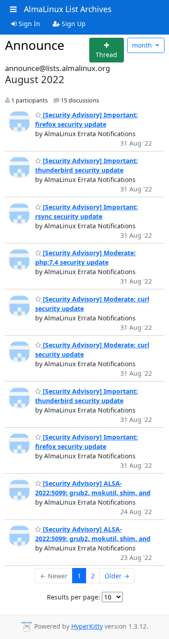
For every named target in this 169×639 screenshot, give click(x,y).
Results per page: (73, 597)
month (143, 45)
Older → (117, 576)
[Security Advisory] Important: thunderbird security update (86, 165)
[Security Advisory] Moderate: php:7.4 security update (85, 257)
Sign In (28, 23)
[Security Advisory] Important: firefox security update (86, 442)
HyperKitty (87, 626)
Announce (34, 44)
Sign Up (73, 23)
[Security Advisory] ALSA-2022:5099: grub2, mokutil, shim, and (93, 534)
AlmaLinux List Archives (67, 9)
